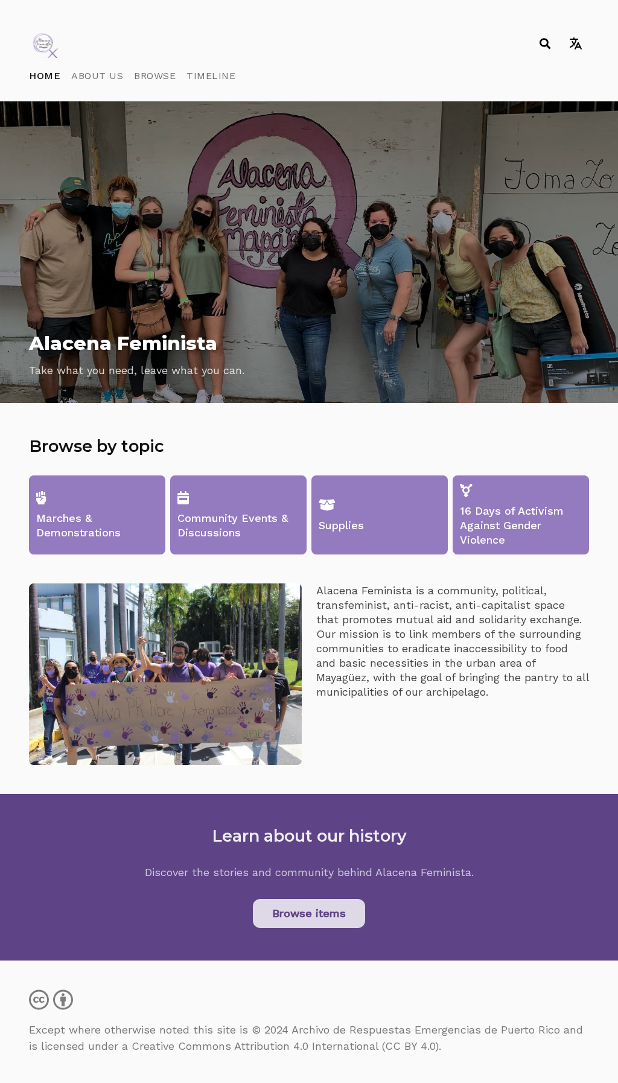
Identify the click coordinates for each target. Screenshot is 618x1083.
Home (44, 75)
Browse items (309, 913)
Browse (155, 75)
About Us (97, 75)
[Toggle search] (544, 43)
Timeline (210, 75)
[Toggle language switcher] (575, 43)
